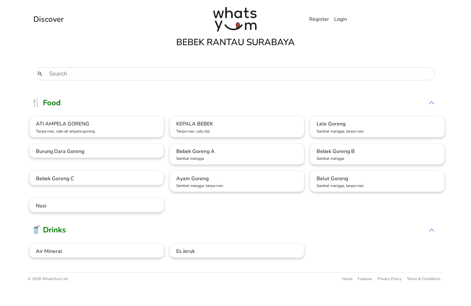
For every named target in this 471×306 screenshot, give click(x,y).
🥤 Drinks (48, 230)
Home (347, 278)
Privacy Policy (389, 278)
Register (319, 19)
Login (340, 19)
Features (365, 278)
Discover (48, 19)
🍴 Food (46, 103)
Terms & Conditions (424, 278)
